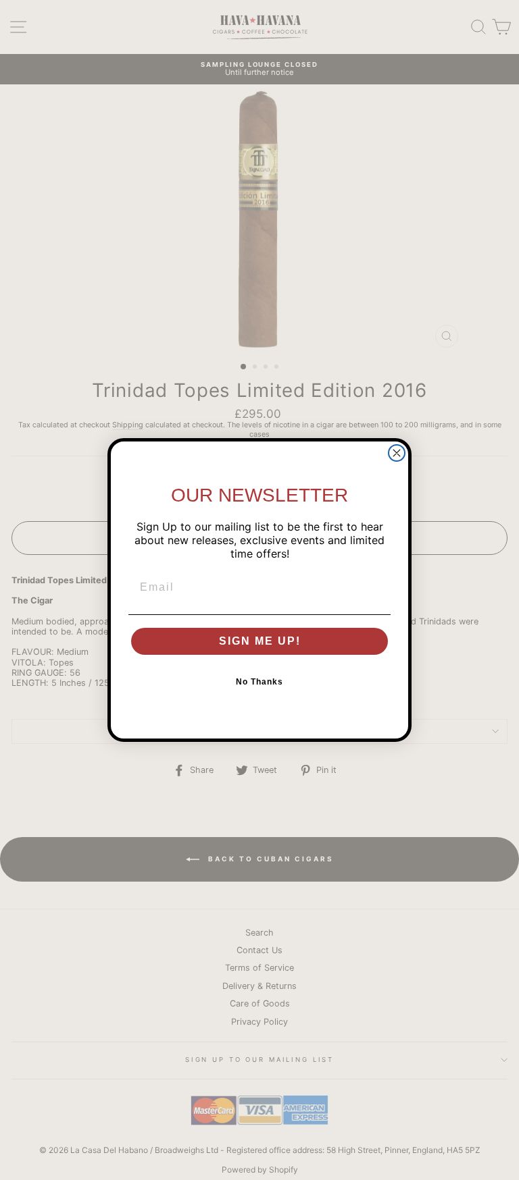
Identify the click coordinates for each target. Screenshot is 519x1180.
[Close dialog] (397, 453)
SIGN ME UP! (260, 641)
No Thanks (259, 682)
